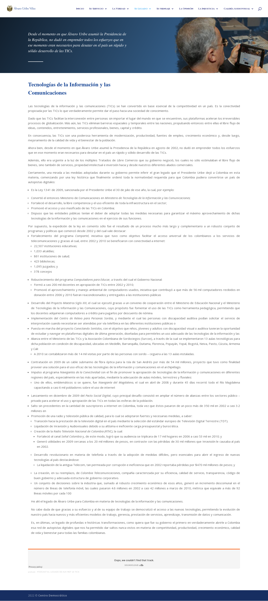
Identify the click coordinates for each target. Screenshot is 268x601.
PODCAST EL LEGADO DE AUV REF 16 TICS (58, 572)
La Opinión (186, 8)
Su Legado (141, 8)
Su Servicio (96, 8)
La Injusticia (206, 8)
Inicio (80, 8)
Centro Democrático (52, 595)
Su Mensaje (163, 8)
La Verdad (118, 8)
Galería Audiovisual (237, 8)
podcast (31, 572)
